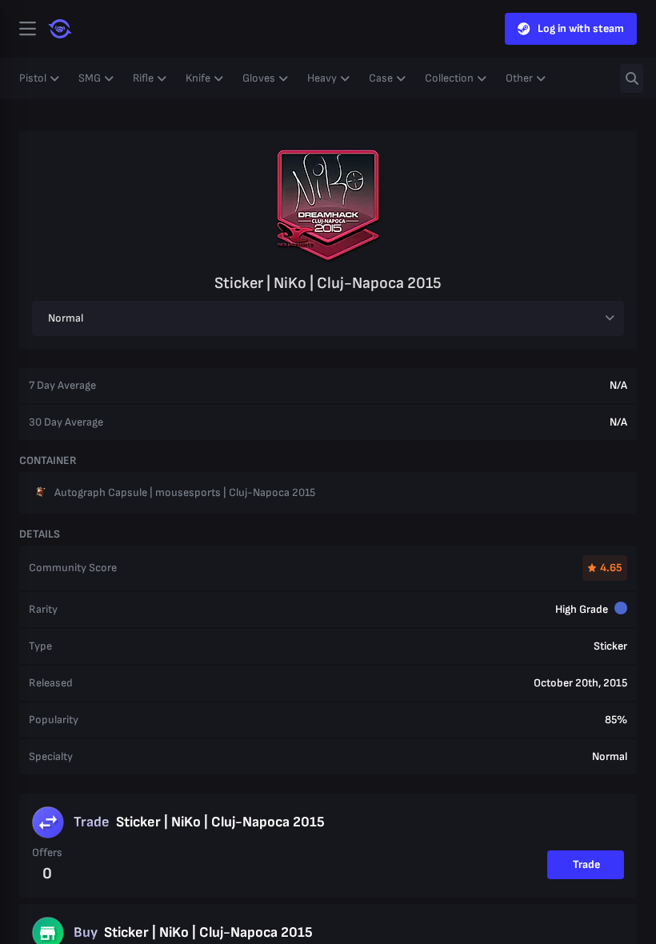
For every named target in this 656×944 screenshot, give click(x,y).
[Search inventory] (631, 78)
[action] (27, 28)
